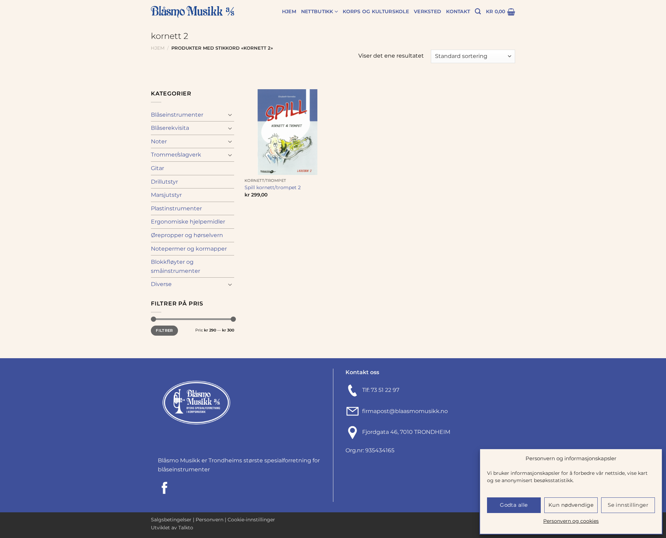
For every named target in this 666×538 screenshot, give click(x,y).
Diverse (161, 284)
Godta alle (514, 505)
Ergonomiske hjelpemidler (188, 221)
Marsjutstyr (166, 195)
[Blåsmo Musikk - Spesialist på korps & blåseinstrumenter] (192, 12)
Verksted (427, 11)
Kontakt (458, 11)
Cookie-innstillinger (251, 519)
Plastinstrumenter (176, 208)
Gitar (157, 168)
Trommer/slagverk (176, 154)
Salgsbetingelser (171, 519)
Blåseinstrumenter (177, 114)
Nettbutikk (317, 11)
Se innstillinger (628, 505)
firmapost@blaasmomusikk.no (403, 411)
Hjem (289, 11)
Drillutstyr (164, 181)
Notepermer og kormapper (189, 248)
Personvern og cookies (571, 521)
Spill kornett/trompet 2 (273, 187)
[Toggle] (230, 114)
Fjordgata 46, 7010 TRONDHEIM (406, 432)
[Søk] (478, 12)
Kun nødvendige (571, 505)
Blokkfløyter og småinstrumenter (175, 266)
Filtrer (164, 330)
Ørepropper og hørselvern (187, 235)
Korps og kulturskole (376, 11)
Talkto (185, 527)
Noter (159, 141)
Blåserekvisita (170, 128)
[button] (500, 11)
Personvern (209, 519)
